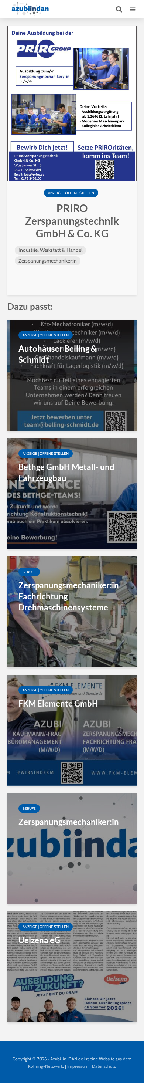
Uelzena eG (39, 940)
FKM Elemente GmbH (58, 703)
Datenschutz (104, 1066)
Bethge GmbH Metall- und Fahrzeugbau (66, 472)
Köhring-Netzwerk (45, 1066)
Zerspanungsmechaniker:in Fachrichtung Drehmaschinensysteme (68, 596)
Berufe (29, 571)
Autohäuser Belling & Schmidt (57, 354)
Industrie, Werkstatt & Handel (50, 250)
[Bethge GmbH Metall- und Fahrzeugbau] (72, 493)
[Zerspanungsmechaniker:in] (72, 848)
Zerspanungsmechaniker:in (47, 260)
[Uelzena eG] (72, 966)
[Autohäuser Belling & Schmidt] (72, 374)
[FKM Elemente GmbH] (72, 729)
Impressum (78, 1066)
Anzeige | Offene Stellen (71, 192)
